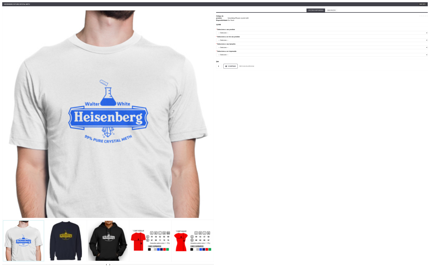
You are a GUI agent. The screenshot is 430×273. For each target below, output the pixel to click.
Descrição (331, 10)
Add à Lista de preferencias (246, 66)
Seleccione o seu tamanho (226, 44)
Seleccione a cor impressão (226, 51)
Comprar (232, 66)
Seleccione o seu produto (226, 29)
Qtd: (217, 61)
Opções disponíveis (315, 10)
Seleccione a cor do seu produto (228, 37)
